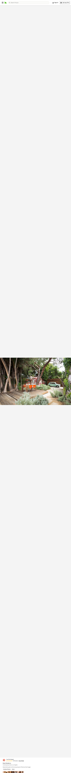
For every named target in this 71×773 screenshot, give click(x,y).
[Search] (9, 2)
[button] (2, 2)
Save (40, 755)
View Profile (21, 760)
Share (32, 755)
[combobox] (28, 2)
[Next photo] (68, 381)
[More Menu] (68, 755)
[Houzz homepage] (5, 2)
